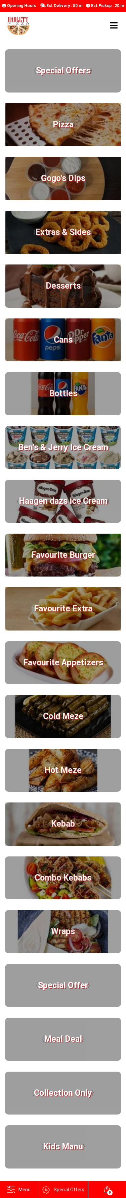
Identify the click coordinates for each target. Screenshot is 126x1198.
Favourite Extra (63, 608)
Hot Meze (63, 770)
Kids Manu (63, 1146)
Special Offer (63, 985)
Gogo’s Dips (63, 178)
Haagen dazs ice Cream (63, 501)
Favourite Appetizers (63, 662)
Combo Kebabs (63, 878)
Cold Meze (63, 716)
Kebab (63, 824)
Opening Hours (21, 5)
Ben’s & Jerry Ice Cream (63, 447)
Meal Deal (63, 1039)
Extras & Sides (63, 232)
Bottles (63, 393)
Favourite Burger (63, 555)
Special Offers (63, 70)
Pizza (63, 124)
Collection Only (63, 1093)
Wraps (63, 931)
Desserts (63, 286)
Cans (63, 340)
